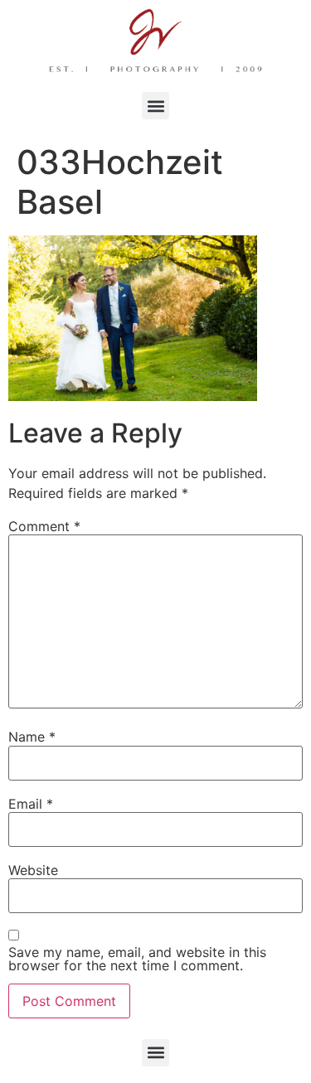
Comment (44, 526)
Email (30, 803)
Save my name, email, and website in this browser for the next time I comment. (137, 958)
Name (32, 736)
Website (33, 870)
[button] (155, 105)
